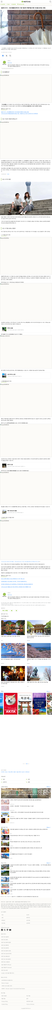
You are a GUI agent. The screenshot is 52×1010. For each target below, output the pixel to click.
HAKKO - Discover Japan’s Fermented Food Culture (13, 988)
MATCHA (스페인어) (5, 962)
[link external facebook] (2, 930)
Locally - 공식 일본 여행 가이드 (7, 973)
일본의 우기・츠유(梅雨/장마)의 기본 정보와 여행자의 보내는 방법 (15, 112)
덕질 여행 (10, 771)
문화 (29, 782)
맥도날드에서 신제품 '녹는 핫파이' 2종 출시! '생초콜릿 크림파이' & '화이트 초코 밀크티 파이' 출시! (30, 818)
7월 (16, 610)
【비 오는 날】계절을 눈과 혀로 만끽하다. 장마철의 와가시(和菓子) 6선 (16, 586)
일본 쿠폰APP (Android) (6, 967)
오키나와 (28, 920)
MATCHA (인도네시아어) (6, 953)
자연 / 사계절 (5, 610)
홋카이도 (28, 917)
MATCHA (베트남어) (5, 956)
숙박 (29, 779)
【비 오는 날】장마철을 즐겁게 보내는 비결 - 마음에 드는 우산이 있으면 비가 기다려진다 (19, 113)
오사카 (23, 771)
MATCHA (10, 63)
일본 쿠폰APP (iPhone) (6, 964)
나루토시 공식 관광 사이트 (7, 985)
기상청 (8, 174)
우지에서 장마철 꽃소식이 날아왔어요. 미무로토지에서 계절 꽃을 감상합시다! (17, 584)
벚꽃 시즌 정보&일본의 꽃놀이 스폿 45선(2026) (10, 659)
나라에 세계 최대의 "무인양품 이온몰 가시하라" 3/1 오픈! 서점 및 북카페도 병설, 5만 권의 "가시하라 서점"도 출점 (25, 794)
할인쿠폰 (14, 4)
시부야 (3, 771)
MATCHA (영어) (4, 939)
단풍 (15, 771)
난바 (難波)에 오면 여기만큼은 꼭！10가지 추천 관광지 (21, 854)
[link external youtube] (10, 930)
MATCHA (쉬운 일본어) (6, 959)
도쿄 (6, 771)
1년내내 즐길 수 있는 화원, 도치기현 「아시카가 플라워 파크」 (14, 581)
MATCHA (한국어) (5, 948)
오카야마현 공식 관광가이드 (7, 980)
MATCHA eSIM (4, 970)
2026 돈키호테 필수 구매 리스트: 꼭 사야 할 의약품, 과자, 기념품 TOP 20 (25, 835)
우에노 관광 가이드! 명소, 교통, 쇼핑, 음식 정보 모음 (37, 682)
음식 (9, 4)
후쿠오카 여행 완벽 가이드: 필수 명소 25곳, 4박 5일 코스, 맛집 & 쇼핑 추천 (25, 841)
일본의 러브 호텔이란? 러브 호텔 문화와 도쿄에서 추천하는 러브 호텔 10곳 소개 (26, 848)
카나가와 (3, 923)
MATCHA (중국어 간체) (6, 950)
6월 (11, 610)
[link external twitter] (5, 930)
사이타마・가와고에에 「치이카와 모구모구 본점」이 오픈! (22, 806)
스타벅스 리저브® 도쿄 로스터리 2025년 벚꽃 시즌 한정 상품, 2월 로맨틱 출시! (26, 800)
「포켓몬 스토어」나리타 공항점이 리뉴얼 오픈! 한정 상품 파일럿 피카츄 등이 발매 (26, 812)
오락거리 (3, 4)
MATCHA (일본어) (5, 937)
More (48, 691)
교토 (2, 917)
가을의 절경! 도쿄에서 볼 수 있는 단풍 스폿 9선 (10, 636)
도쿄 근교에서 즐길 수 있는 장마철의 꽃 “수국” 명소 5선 (12, 578)
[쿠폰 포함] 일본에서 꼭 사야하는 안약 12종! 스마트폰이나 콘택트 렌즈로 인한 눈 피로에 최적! (29, 829)
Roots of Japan (5, 983)
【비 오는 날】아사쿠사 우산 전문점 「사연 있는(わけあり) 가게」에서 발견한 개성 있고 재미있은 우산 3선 (20, 561)
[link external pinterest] (7, 930)
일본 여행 (19, 771)
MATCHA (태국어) (5, 945)
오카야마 (28, 923)
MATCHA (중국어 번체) (6, 942)
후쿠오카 (27, 771)
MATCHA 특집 (21, 4)
